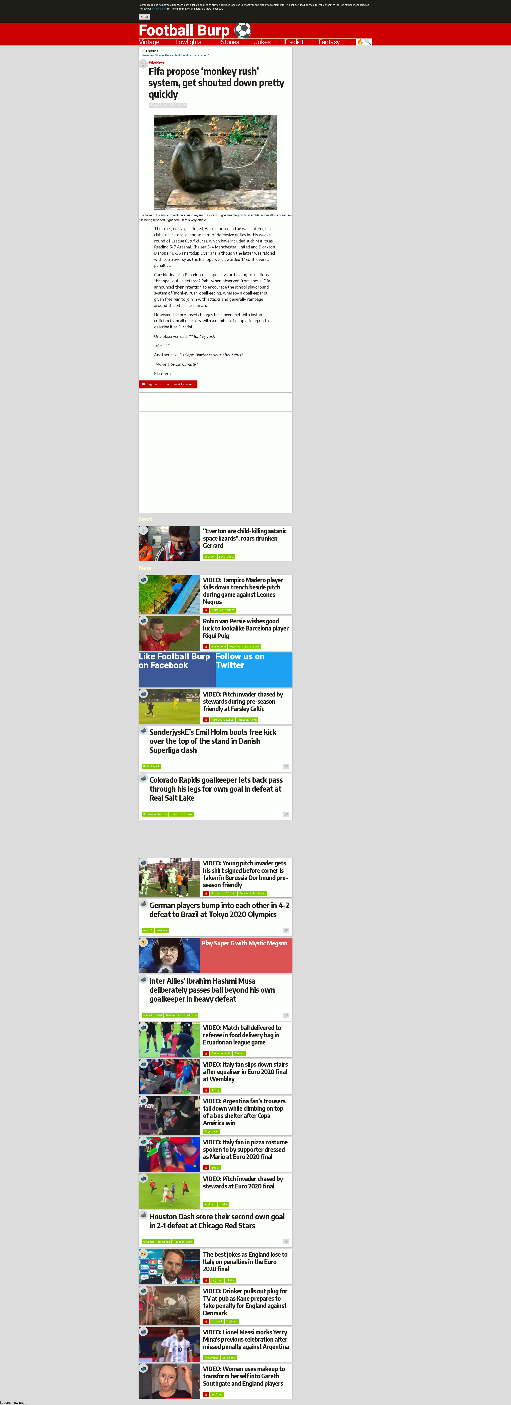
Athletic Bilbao (224, 893)
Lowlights (188, 42)
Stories (230, 42)
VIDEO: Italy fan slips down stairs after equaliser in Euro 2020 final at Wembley (245, 1071)
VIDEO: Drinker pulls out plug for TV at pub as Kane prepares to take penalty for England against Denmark (245, 1301)
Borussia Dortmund (252, 893)
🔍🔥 (364, 42)
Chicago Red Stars (156, 1241)
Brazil (148, 930)
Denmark (217, 1321)
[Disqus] (215, 461)
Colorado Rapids (155, 814)
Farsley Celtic (223, 719)
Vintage (149, 42)
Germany (162, 930)
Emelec (239, 1053)
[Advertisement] (335, 107)
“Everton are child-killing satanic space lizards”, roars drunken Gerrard (244, 538)
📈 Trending (150, 50)
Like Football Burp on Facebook (174, 662)
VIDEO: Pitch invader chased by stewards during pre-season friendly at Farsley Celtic (243, 701)
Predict (293, 42)
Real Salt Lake (182, 814)
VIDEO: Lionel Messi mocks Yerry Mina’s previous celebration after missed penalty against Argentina (246, 1339)
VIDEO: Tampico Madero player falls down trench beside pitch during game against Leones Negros (243, 590)
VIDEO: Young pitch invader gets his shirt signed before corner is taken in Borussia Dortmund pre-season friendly (245, 874)
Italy (216, 1090)
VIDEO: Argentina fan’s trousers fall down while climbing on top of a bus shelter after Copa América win (244, 1111)
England (210, 1204)
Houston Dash (183, 1241)
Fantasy (329, 42)
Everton (210, 556)
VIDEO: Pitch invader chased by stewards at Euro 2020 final (243, 1182)
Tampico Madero (223, 609)
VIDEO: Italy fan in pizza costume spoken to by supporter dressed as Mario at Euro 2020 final (245, 1149)
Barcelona (219, 646)
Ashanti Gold (152, 1015)
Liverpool (226, 556)
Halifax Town (247, 719)
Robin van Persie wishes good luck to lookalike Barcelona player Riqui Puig (246, 628)
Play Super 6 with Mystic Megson (244, 943)
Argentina (211, 1131)
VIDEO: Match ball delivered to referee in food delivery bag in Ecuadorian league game (242, 1035)
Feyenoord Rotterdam (244, 646)
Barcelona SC (221, 1053)
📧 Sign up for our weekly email (168, 384)
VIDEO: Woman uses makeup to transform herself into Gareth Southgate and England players (244, 1376)
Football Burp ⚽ (195, 30)
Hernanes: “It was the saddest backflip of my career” (175, 55)
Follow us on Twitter (240, 662)
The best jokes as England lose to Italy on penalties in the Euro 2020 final (245, 1261)
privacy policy (159, 9)
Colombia (228, 1357)
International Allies (181, 1015)
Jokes (262, 42)
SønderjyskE (151, 766)
